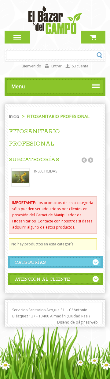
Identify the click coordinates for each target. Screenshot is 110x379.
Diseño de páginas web (77, 322)
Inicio (14, 116)
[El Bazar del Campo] (55, 33)
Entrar (56, 66)
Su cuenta (80, 66)
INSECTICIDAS (45, 171)
